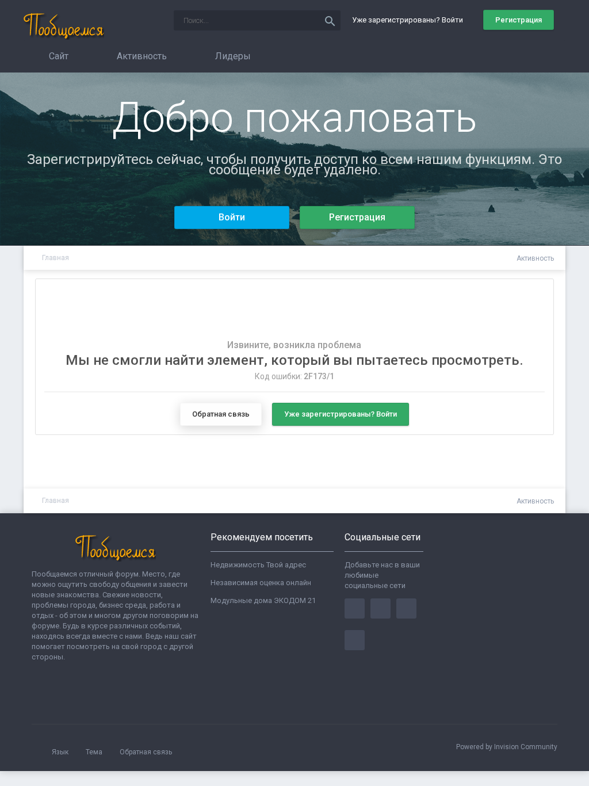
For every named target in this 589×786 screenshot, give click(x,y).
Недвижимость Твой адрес (258, 564)
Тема (95, 752)
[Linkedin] (406, 608)
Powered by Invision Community (506, 747)
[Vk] (355, 640)
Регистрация (518, 20)
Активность (140, 56)
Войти (232, 217)
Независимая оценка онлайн (261, 582)
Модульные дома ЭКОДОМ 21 (263, 600)
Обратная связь (221, 414)
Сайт (57, 56)
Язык (61, 752)
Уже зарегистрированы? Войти (409, 20)
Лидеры (232, 56)
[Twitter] (380, 608)
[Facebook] (355, 608)
